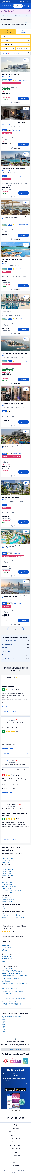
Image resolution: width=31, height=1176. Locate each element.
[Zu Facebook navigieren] (7, 1117)
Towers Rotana (6, 311)
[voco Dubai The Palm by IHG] (15, 586)
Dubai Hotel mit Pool (7, 901)
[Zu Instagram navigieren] (11, 1117)
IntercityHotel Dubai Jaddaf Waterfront (12, 1005)
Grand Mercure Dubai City (9, 970)
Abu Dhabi (5, 915)
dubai (3, 1026)
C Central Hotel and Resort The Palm (12, 990)
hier (7, 27)
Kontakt (21, 1)
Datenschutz (15, 1142)
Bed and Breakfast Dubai (9, 860)
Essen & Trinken (6, 947)
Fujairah (18, 915)
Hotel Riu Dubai (7, 74)
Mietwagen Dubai (6, 960)
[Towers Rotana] (15, 301)
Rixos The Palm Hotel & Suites (11, 353)
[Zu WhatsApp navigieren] (23, 1117)
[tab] (8, 31)
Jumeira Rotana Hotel (7, 968)
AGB (15, 1152)
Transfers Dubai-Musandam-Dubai (11, 1016)
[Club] (11, 11)
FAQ (15, 1125)
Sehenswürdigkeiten (7, 944)
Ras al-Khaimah (6, 919)
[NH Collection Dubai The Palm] (15, 487)
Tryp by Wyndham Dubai (9, 403)
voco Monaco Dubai (7, 981)
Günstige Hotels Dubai (8, 875)
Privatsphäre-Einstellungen (15, 1145)
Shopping (4, 950)
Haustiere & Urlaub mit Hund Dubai (12, 890)
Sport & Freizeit (6, 945)
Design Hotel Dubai (7, 884)
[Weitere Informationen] (7, 99)
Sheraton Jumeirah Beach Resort (11, 973)
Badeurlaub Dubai (7, 897)
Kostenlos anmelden (22, 11)
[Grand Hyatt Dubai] (15, 436)
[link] (24, 6)
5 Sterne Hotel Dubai (7, 869)
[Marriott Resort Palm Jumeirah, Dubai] (15, 158)
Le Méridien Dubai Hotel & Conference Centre (14, 983)
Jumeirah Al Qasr (6, 995)
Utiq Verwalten (15, 1148)
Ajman (17, 914)
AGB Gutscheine (15, 1155)
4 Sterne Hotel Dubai (7, 871)
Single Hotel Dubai (7, 882)
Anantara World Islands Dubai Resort (12, 1000)
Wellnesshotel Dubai (7, 892)
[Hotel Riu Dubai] (15, 64)
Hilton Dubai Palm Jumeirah (9, 985)
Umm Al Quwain (20, 917)
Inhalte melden (15, 1128)
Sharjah (4, 917)
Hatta (3, 908)
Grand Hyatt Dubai (7, 446)
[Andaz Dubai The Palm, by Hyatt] (15, 249)
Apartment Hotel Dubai (8, 858)
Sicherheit (15, 1162)
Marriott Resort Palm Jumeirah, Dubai (13, 168)
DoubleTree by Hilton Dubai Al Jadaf (12, 1003)
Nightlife (4, 949)
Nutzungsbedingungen (15, 1138)
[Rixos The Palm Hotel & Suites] (15, 343)
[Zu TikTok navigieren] (15, 1117)
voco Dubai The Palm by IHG (10, 596)
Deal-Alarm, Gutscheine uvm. (15, 1132)
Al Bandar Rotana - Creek (9, 217)
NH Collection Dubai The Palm (11, 497)
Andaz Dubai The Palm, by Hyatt (12, 259)
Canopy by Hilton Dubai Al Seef (10, 980)
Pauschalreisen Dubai (8, 958)
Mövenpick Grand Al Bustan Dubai (11, 978)
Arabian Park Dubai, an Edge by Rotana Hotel (14, 975)
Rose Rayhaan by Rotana (9, 123)
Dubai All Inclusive (7, 880)
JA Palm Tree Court (7, 993)
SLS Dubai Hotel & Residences (10, 988)
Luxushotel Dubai (6, 867)
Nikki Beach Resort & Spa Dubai (10, 1001)
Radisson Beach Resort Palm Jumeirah (12, 991)
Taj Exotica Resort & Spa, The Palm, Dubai (13, 972)
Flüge (3, 961)
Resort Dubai (5, 862)
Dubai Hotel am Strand (8, 899)
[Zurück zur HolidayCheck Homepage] (6, 6)
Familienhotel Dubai (7, 888)
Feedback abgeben (15, 1049)
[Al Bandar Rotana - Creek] (15, 207)
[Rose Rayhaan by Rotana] (15, 113)
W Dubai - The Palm (8, 546)
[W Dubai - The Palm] (15, 536)
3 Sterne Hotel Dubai (7, 873)
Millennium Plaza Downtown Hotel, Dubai (13, 998)
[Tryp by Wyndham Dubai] (15, 393)
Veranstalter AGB (15, 1135)
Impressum (15, 1165)
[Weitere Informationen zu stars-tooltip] (18, 74)
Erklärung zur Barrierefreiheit (15, 1159)
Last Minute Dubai (7, 956)
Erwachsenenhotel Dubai (9, 886)
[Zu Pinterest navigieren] (19, 1117)
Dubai (3, 907)
